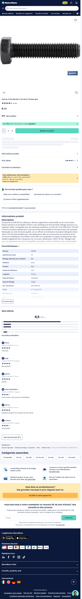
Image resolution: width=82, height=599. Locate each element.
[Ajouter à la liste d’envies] (76, 92)
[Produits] (3, 8)
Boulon (39, 448)
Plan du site (27, 593)
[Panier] (76, 2)
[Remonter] (73, 582)
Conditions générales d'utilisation (22, 596)
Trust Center (71, 593)
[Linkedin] (3, 557)
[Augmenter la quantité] (12, 130)
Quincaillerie (11, 448)
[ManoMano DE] (13, 582)
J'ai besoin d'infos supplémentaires (16, 199)
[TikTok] (24, 557)
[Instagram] (18, 557)
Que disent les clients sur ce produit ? (48, 194)
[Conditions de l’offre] (77, 124)
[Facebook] (8, 557)
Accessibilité (66, 596)
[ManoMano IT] (3, 582)
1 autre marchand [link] (29, 208)
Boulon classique (47, 448)
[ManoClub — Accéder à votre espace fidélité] (65, 2)
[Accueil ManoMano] (31, 2)
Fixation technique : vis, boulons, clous (27, 448)
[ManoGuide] (75, 593)
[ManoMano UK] (8, 582)
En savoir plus (60, 525)
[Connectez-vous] (71, 2)
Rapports (56, 596)
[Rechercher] (7, 8)
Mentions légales (40, 593)
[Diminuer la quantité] (4, 130)
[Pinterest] (13, 557)
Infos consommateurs (44, 596)
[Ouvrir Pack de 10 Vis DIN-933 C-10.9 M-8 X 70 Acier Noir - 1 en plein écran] (40, 56)
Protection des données (56, 593)
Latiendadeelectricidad (15, 208)
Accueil (4, 448)
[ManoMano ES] (18, 582)
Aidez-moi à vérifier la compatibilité (17, 194)
